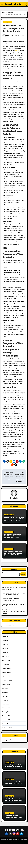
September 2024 (7, 728)
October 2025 (6, 676)
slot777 (17, 50)
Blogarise (22, 839)
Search (14, 569)
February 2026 (6, 660)
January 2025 (6, 712)
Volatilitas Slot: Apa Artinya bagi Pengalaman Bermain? (13, 552)
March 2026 (5, 656)
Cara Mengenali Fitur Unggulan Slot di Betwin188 (13, 816)
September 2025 (7, 680)
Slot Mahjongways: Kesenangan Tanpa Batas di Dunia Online (19, 477)
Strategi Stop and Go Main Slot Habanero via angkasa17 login (14, 518)
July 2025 (5, 688)
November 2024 (6, 720)
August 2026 (6, 636)
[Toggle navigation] (2, 4)
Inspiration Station (13, 4)
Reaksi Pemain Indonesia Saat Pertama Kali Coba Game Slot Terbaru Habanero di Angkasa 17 (13, 611)
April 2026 (5, 652)
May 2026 (5, 648)
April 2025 (5, 700)
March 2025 (5, 704)
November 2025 (6, 672)
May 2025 (5, 696)
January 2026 (6, 664)
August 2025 (6, 684)
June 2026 (5, 644)
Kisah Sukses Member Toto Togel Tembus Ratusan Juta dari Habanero (13, 535)
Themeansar (13, 842)
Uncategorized (7, 21)
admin (9, 35)
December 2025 (6, 668)
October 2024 (6, 724)
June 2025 (5, 692)
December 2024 (6, 716)
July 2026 (5, 640)
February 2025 (6, 708)
